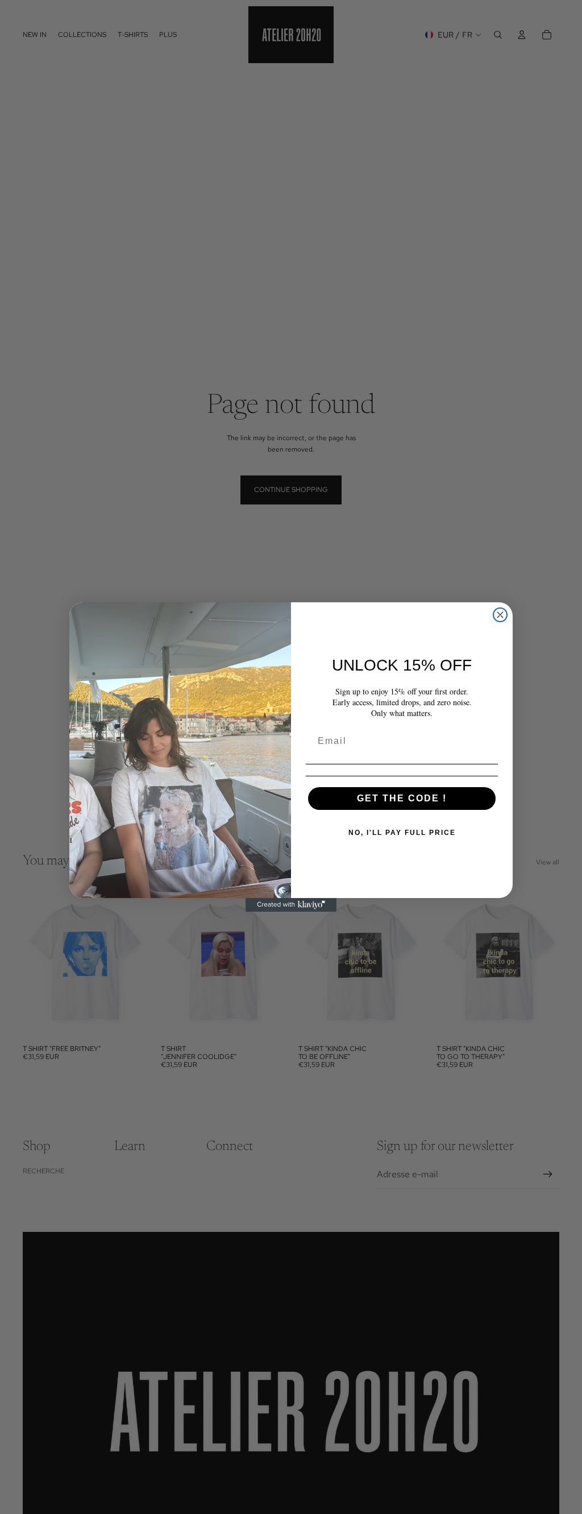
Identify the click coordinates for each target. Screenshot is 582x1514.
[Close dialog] (500, 615)
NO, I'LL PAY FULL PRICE (402, 833)
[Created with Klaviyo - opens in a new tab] (291, 905)
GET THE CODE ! (402, 798)
